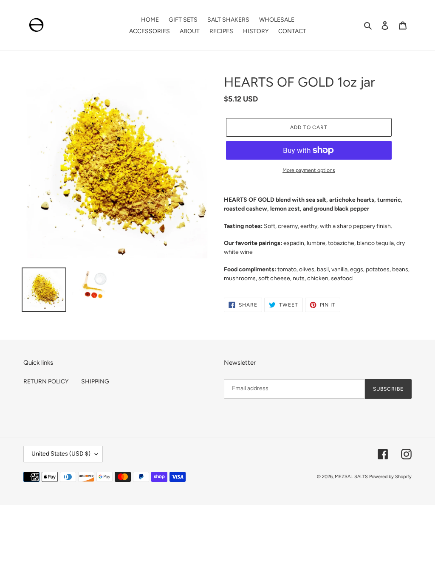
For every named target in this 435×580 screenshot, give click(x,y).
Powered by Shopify (390, 476)
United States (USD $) (60, 453)
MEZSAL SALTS (351, 476)
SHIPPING (95, 381)
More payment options (308, 170)
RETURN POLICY (45, 381)
